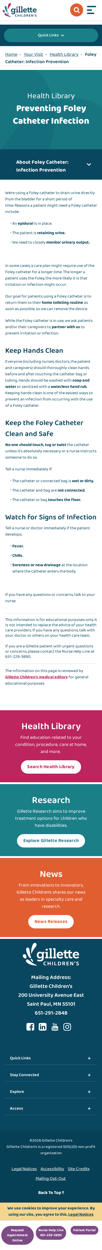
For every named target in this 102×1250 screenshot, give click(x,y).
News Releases (51, 921)
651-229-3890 (17, 656)
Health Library (64, 54)
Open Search (76, 9)
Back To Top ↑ (51, 1192)
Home (11, 54)
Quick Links (48, 35)
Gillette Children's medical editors (36, 677)
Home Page (20, 10)
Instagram (67, 1027)
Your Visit (33, 54)
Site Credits (79, 1168)
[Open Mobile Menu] (91, 10)
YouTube (55, 1027)
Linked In (43, 1027)
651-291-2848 (51, 1013)
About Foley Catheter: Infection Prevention (42, 166)
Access (16, 1108)
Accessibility (52, 1168)
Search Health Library (51, 766)
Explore (17, 1091)
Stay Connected (24, 1075)
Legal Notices (24, 1168)
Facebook (30, 1027)
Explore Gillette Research (51, 840)
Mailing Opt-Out (51, 1178)
